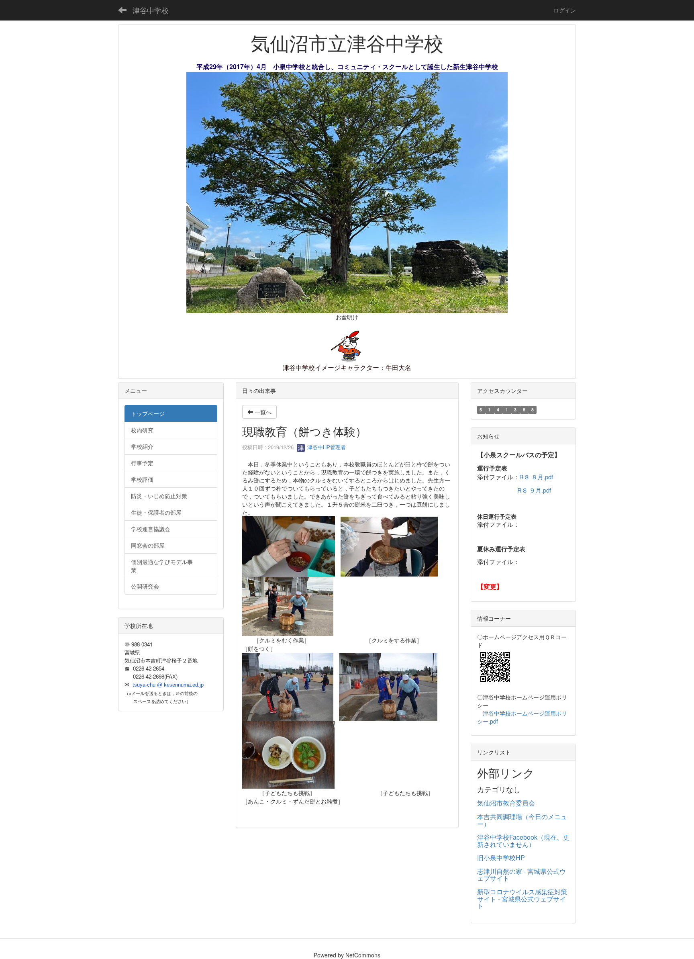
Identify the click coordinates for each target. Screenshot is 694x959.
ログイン (564, 10)
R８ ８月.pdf (536, 476)
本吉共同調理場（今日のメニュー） (522, 820)
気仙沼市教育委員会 (506, 803)
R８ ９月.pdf (534, 490)
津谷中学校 (151, 10)
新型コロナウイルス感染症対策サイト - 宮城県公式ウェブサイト (522, 898)
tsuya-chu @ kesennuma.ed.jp (168, 685)
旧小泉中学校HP (501, 857)
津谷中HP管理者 (326, 447)
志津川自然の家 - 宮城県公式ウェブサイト (521, 875)
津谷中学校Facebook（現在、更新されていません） (523, 840)
